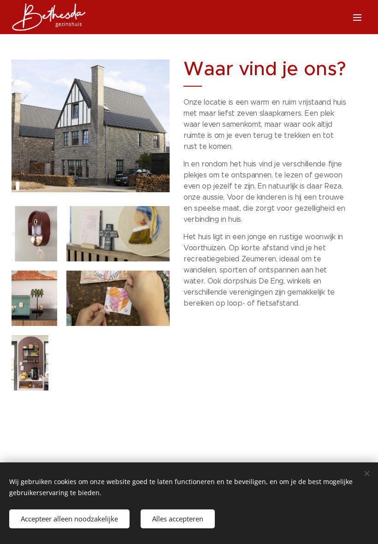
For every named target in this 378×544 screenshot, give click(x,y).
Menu (357, 17)
